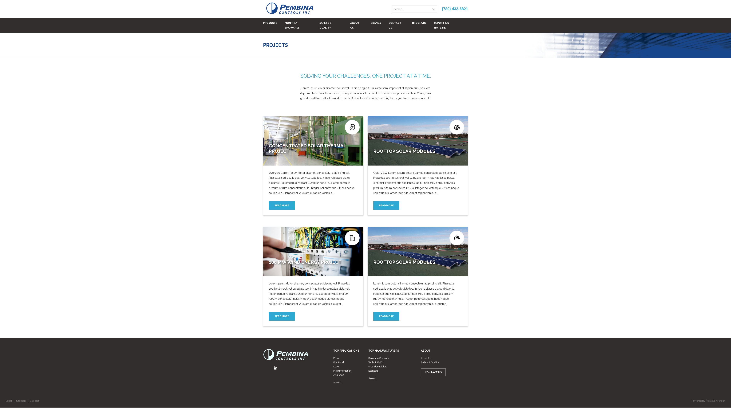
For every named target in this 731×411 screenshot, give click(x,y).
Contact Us (395, 25)
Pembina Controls (378, 358)
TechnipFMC (375, 362)
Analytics (338, 375)
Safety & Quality (325, 25)
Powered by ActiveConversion (708, 400)
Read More (282, 205)
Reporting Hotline (441, 25)
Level (336, 366)
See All (337, 382)
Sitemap (21, 400)
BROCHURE (419, 23)
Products (270, 23)
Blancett (373, 370)
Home (448, 45)
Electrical (338, 362)
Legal (9, 400)
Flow (336, 358)
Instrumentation (342, 370)
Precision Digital (377, 366)
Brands (376, 23)
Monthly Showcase (292, 25)
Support (34, 400)
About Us (355, 25)
